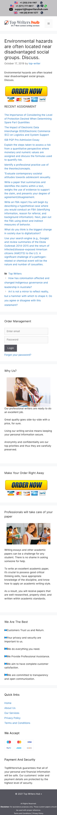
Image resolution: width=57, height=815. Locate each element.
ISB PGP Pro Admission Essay (21, 139)
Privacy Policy (12, 718)
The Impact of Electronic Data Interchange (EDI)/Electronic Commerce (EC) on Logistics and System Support (27, 131)
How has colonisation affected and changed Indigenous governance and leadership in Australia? (26, 283)
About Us (9, 708)
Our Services (11, 713)
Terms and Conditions (17, 722)
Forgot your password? (17, 354)
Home (7, 703)
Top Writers (15, 273)
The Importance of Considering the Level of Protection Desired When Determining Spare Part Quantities (28, 118)
